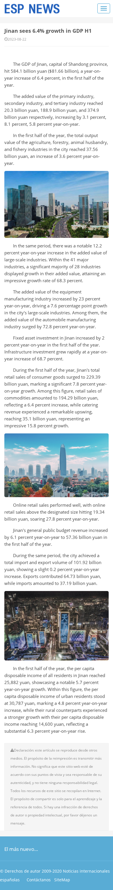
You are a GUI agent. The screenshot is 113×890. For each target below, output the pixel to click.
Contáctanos (39, 879)
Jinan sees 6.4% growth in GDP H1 (48, 30)
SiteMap (62, 879)
